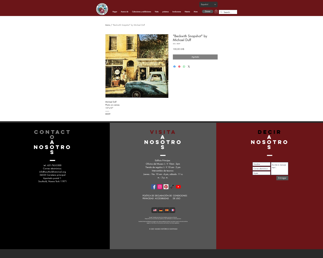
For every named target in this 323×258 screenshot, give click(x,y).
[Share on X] (188, 66)
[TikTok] (172, 186)
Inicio (107, 25)
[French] (172, 210)
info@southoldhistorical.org (52, 171)
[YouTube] (178, 186)
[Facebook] (153, 186)
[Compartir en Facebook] (174, 66)
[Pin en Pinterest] (179, 66)
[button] (216, 11)
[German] (160, 210)
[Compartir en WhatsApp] (184, 66)
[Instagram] (159, 186)
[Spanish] (166, 210)
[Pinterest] (166, 186)
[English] (154, 210)
